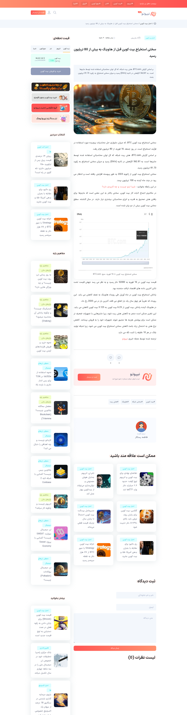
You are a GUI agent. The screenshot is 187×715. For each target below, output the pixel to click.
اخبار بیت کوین (128, 469)
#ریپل (84, 3)
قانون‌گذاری (44, 648)
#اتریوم (130, 3)
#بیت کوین (117, 3)
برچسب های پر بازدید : (147, 3)
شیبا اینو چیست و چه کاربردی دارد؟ (118, 186)
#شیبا (75, 3)
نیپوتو (125, 338)
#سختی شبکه (137, 402)
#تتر (107, 3)
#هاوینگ (125, 402)
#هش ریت (114, 402)
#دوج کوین (96, 3)
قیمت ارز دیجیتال (38, 12)
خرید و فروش (50, 71)
